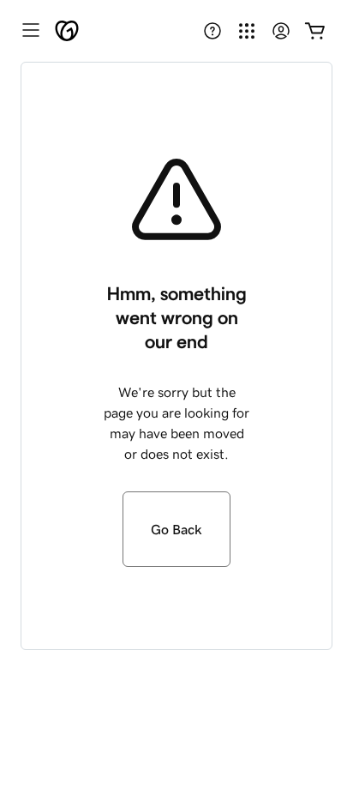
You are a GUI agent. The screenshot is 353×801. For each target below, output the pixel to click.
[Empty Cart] (315, 31)
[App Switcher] (247, 31)
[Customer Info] (281, 31)
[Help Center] (212, 31)
